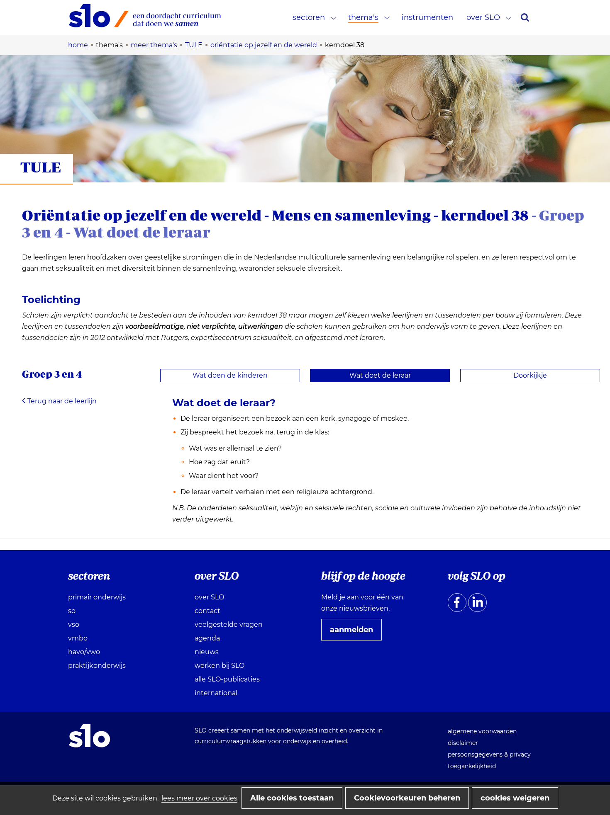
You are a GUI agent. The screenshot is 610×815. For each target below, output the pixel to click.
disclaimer (463, 743)
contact (207, 611)
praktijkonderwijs (97, 665)
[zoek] (525, 17)
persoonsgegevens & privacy (489, 754)
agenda (207, 638)
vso (73, 624)
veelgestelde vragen (229, 624)
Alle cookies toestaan (292, 798)
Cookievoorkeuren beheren (407, 798)
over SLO (483, 17)
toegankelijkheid (472, 766)
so (72, 611)
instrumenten (427, 17)
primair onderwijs (97, 597)
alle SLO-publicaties (227, 679)
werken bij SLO (219, 665)
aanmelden (355, 632)
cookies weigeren (515, 798)
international (216, 693)
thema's (363, 17)
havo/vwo (84, 652)
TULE (40, 166)
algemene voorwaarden (482, 731)
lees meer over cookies (199, 798)
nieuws (207, 652)
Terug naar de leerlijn (62, 401)
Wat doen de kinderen (230, 375)
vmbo (78, 638)
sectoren (309, 17)
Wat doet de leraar (380, 375)
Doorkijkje (530, 375)
